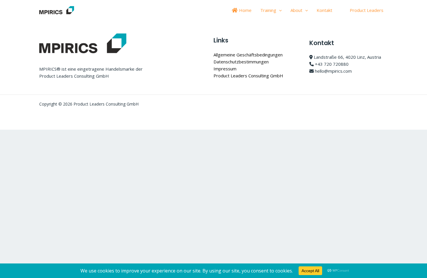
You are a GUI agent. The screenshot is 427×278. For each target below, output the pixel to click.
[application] (279, 10)
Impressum (225, 69)
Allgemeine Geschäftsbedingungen (248, 55)
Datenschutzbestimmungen (241, 62)
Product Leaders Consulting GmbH (248, 76)
